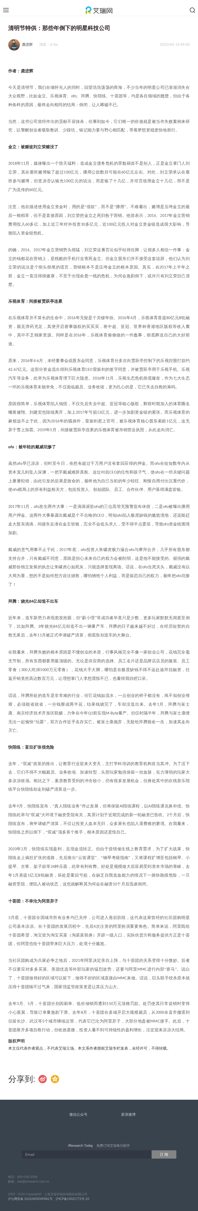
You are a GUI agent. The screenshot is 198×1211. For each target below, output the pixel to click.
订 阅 (164, 1154)
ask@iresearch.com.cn (33, 1181)
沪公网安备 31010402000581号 (30, 1199)
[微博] (42, 1078)
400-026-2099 (27, 1177)
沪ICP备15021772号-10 (72, 1199)
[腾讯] (55, 1078)
